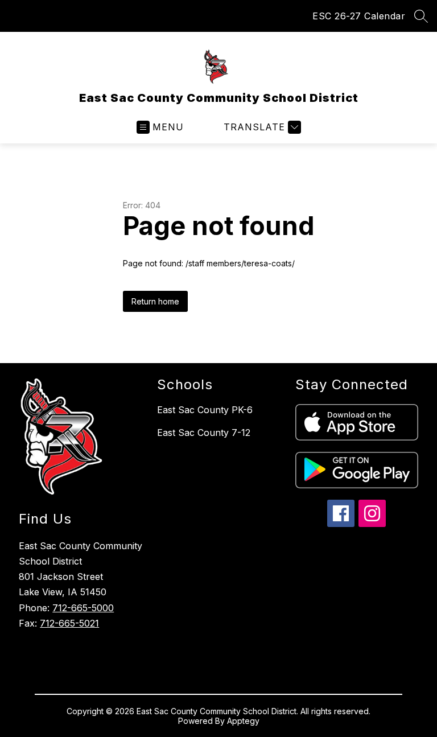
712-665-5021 (69, 623)
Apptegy (243, 721)
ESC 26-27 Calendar (358, 16)
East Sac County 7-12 (203, 432)
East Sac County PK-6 (205, 409)
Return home (155, 301)
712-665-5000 (83, 608)
